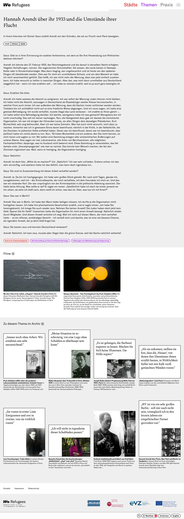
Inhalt (7, 44)
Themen (149, 4)
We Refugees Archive (16, 5)
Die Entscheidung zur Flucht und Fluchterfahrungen (49, 241)
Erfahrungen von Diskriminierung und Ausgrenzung (91, 241)
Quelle (23, 44)
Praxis (166, 4)
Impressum (19, 488)
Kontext (15, 44)
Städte (130, 4)
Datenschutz (33, 488)
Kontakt (6, 488)
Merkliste (151, 516)
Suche (139, 516)
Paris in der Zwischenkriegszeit (16, 241)
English (176, 516)
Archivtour (164, 516)
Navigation (178, 5)
